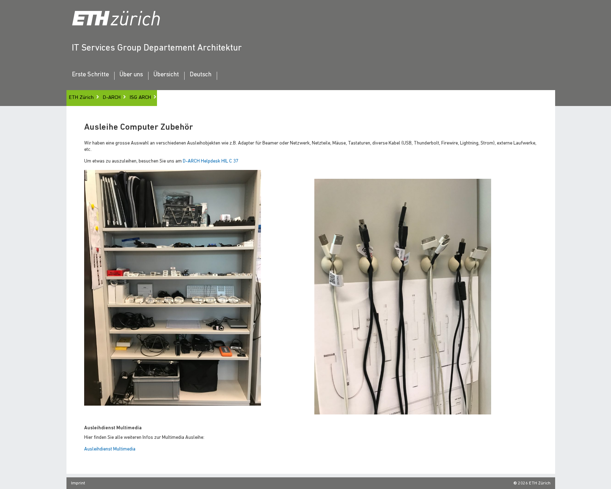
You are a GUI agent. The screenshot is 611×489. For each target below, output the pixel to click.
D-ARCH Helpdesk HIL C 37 (211, 161)
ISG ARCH (140, 97)
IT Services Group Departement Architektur (157, 48)
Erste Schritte (90, 75)
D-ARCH (112, 97)
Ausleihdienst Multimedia (109, 449)
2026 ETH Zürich (534, 483)
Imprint (78, 483)
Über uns (131, 75)
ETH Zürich (81, 97)
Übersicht (166, 75)
